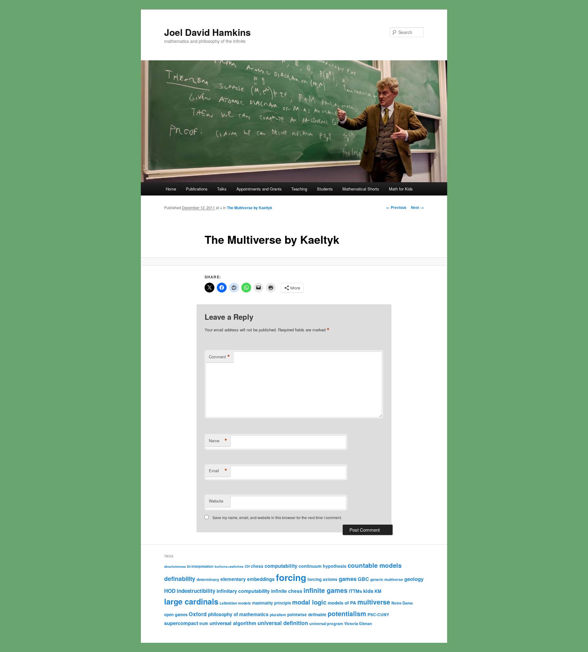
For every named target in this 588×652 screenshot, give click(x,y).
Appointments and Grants (259, 189)
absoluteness (175, 566)
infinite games (325, 590)
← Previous (396, 207)
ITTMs (355, 591)
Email (218, 471)
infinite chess (286, 590)
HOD (169, 590)
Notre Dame (402, 603)
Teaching (299, 189)
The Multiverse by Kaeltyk (249, 207)
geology (414, 578)
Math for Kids (401, 189)
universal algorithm (232, 623)
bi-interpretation (200, 566)
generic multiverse (386, 579)
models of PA (342, 602)
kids (368, 590)
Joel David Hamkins (207, 32)
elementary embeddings (248, 579)
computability (281, 565)
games (347, 579)
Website (216, 501)
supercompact (181, 623)
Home (171, 189)
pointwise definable (306, 614)
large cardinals (191, 601)
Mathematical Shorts (360, 189)
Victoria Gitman (358, 623)
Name (218, 441)
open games (175, 614)
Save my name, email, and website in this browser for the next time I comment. (277, 517)
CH (247, 566)
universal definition (283, 623)
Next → (417, 207)
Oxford (198, 614)
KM (378, 591)
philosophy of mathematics (238, 614)
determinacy (208, 579)
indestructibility (196, 590)
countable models (374, 565)
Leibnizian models (235, 603)
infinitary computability (243, 590)
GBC (363, 578)
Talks (222, 189)
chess (257, 566)
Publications (197, 189)
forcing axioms (322, 579)
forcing (291, 577)
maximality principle (271, 603)
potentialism (347, 613)
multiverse (373, 601)
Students (325, 189)
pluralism (278, 614)
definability (179, 578)
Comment (219, 357)
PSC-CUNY (378, 614)
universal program (326, 623)
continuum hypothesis (322, 566)
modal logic (309, 601)
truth (203, 623)
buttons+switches (229, 566)
